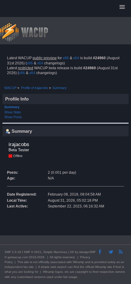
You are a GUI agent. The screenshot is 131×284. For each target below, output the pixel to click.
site (26, 262)
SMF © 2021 (32, 252)
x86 (66, 58)
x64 (76, 58)
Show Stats (12, 112)
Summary (11, 107)
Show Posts (13, 117)
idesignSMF (87, 252)
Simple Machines (55, 252)
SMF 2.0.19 (13, 252)
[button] (122, 7)
